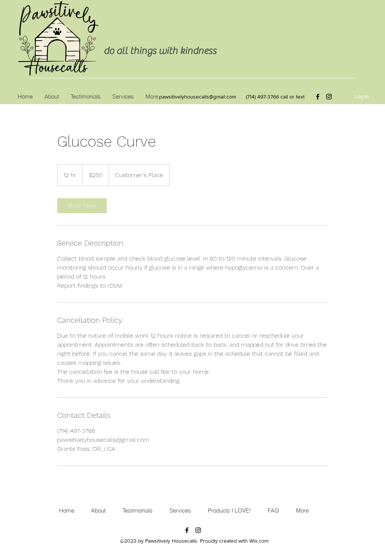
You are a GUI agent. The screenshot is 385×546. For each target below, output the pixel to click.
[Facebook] (317, 96)
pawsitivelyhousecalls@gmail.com (197, 97)
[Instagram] (329, 96)
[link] (82, 205)
